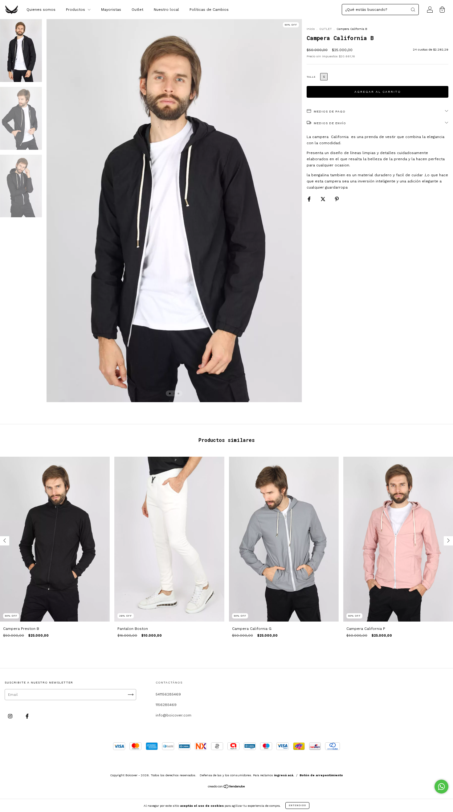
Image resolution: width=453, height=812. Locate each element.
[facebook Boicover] (27, 716)
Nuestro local (166, 9)
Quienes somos (41, 9)
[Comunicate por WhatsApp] (441, 787)
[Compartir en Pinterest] (336, 199)
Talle (311, 76)
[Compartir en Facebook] (310, 199)
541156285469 (168, 694)
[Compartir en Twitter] (323, 199)
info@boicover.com (173, 715)
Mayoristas (111, 9)
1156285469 (166, 705)
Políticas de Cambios (209, 9)
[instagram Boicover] (11, 716)
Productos (76, 9)
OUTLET (325, 29)
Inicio (311, 29)
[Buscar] (413, 9)
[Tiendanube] (226, 787)
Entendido (297, 805)
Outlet (137, 9)
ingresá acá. (284, 775)
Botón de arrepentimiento (321, 775)
